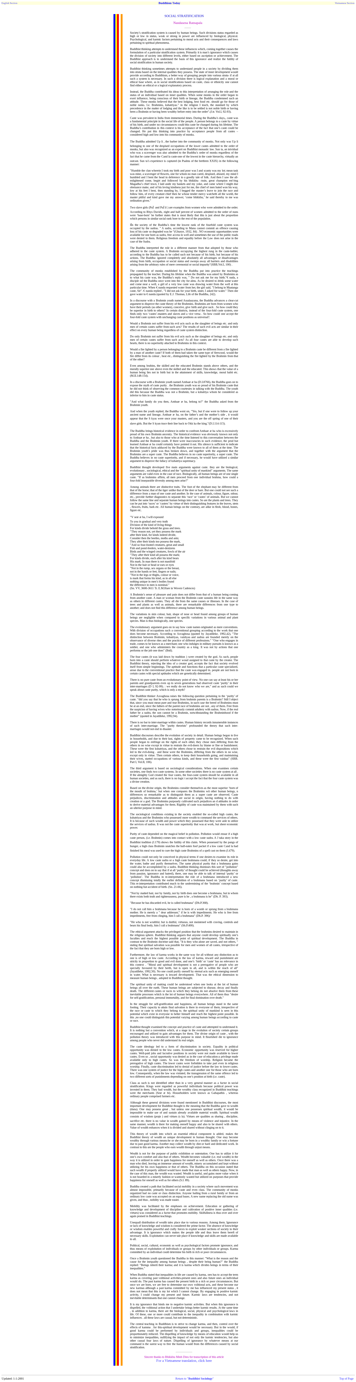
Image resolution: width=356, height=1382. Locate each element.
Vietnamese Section (345, 3)
